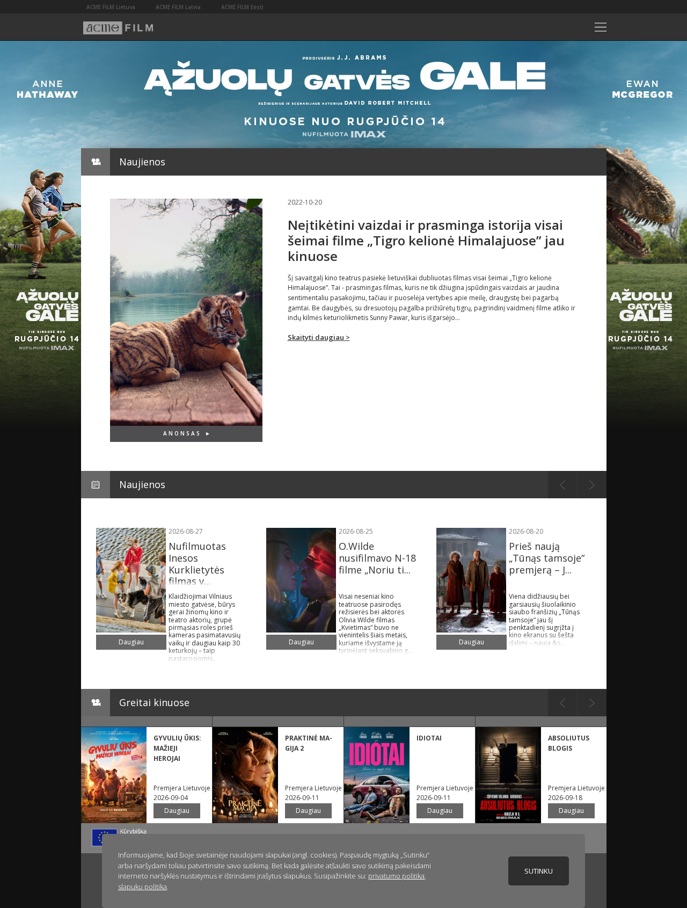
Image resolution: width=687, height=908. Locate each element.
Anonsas (182, 433)
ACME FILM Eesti (242, 7)
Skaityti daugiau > (319, 337)
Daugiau (131, 642)
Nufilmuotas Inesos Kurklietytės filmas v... (197, 563)
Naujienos (142, 161)
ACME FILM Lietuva (110, 7)
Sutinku (538, 871)
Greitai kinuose (154, 702)
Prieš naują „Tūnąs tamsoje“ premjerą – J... (546, 558)
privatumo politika (396, 876)
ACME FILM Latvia (178, 7)
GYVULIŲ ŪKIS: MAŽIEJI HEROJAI (177, 748)
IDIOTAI (429, 738)
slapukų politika (142, 886)
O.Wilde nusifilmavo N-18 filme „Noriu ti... (377, 558)
